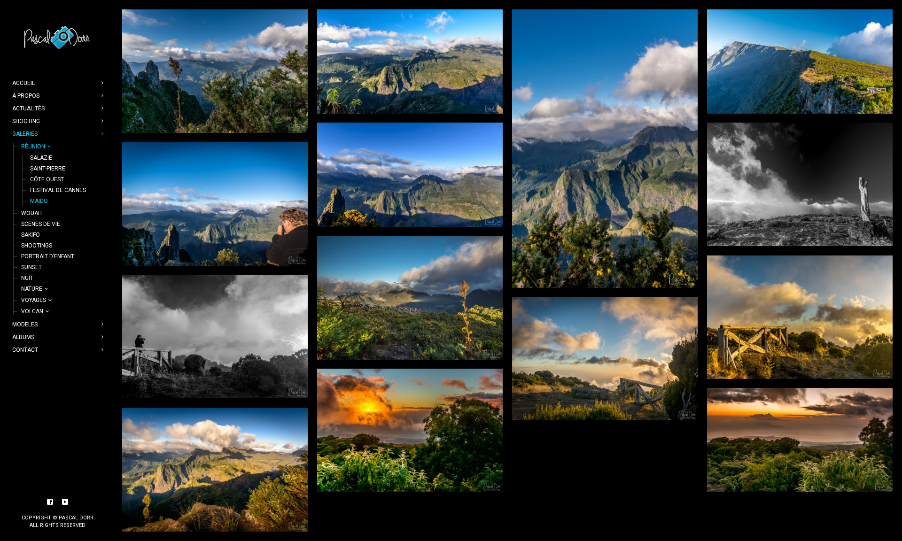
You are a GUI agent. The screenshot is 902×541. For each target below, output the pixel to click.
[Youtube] (65, 502)
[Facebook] (50, 502)
